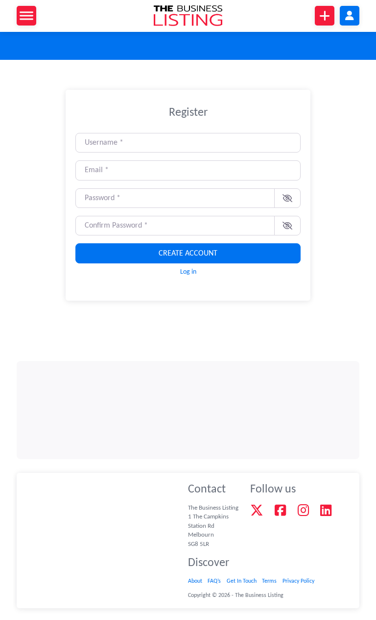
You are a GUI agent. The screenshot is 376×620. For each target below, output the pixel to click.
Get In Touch (242, 581)
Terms (269, 581)
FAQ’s (214, 581)
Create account (188, 254)
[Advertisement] (188, 410)
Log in (188, 272)
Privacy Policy (298, 581)
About (195, 581)
